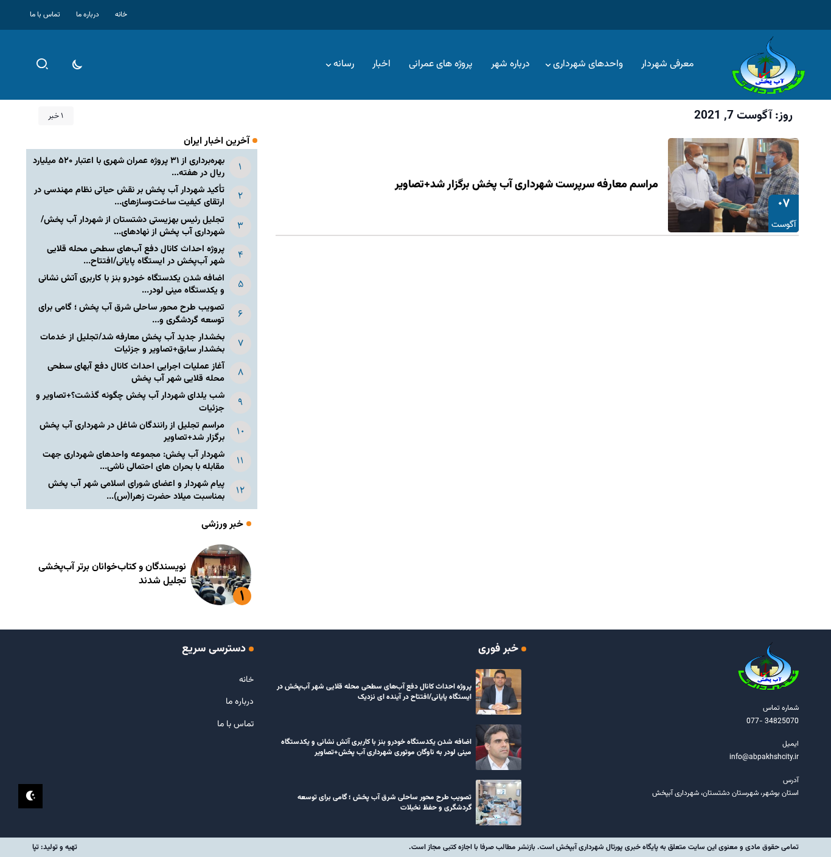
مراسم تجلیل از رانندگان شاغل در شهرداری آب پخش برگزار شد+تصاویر (132, 431)
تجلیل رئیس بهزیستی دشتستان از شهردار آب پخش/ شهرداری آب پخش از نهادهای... (132, 226)
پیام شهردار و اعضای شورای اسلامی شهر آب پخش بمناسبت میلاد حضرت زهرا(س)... (136, 490)
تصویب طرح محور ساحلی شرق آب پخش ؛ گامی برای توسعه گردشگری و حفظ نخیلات (384, 802)
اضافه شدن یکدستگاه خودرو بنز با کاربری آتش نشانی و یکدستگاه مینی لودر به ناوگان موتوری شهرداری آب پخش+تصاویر (376, 747)
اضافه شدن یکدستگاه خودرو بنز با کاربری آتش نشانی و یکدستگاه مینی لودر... (131, 284)
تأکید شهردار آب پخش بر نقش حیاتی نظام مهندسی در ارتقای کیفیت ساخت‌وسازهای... (129, 196)
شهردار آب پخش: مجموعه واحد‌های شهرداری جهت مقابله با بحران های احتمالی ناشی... (133, 461)
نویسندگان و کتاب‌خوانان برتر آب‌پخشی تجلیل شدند (112, 574)
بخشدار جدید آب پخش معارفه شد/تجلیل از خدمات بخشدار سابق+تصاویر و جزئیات (132, 343)
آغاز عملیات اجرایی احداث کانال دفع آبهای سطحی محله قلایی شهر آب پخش (135, 372)
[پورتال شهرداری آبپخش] (768, 65)
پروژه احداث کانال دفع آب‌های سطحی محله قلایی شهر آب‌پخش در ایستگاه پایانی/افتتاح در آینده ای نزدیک (374, 692)
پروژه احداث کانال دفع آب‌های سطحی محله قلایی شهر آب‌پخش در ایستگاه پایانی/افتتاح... (135, 255)
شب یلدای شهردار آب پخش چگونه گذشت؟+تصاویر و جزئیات (130, 402)
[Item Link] (733, 185)
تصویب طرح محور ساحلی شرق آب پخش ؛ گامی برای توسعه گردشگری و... (131, 313)
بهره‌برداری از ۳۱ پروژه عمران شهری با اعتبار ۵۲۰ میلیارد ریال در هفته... (128, 167)
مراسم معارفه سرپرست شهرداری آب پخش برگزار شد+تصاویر (526, 184)
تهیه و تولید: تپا (54, 847)
